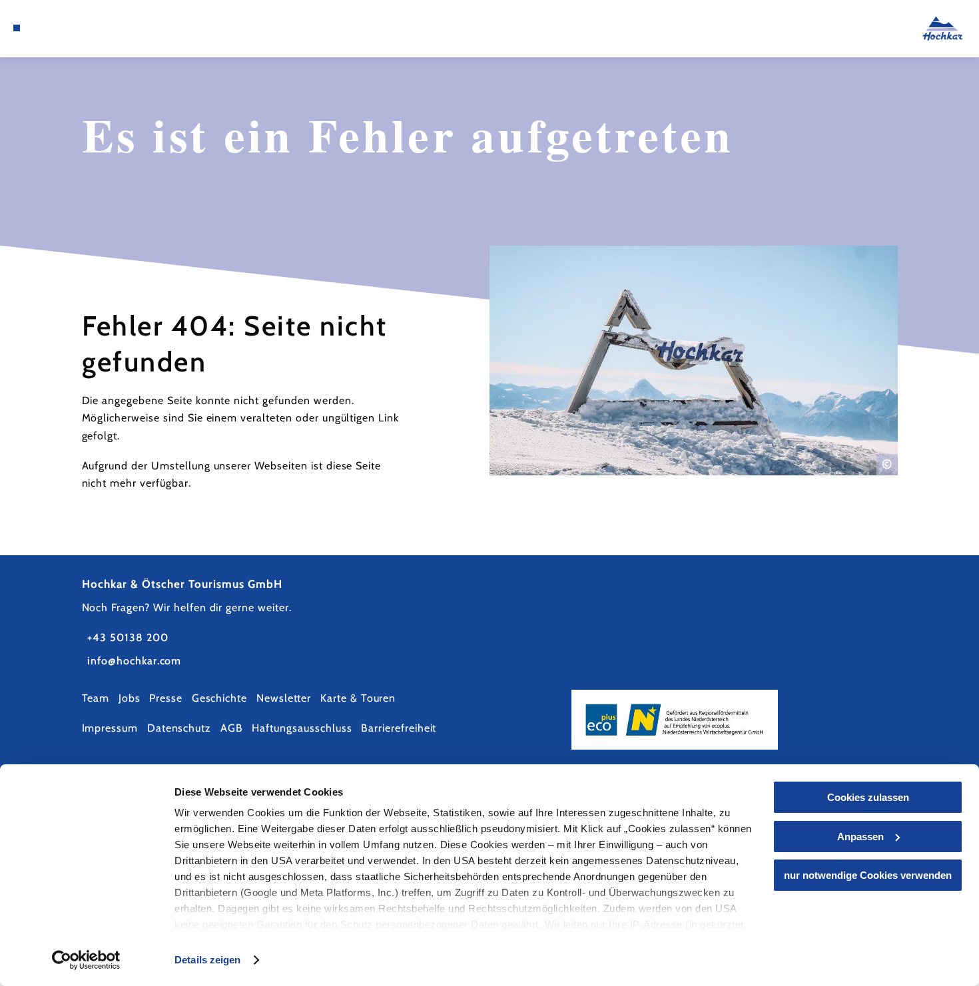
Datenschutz (179, 728)
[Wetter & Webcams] (65, 28)
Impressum (110, 728)
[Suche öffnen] (100, 28)
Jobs (130, 698)
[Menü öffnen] (16, 28)
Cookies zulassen (868, 797)
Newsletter (284, 698)
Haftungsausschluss (302, 728)
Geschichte (220, 698)
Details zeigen (207, 959)
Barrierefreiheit (398, 728)
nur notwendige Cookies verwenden (868, 875)
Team (96, 698)
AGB (231, 728)
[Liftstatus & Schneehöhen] (82, 28)
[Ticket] (48, 28)
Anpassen (860, 836)
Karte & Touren (358, 698)
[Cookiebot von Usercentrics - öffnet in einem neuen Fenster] (86, 960)
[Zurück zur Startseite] (943, 28)
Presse (165, 698)
